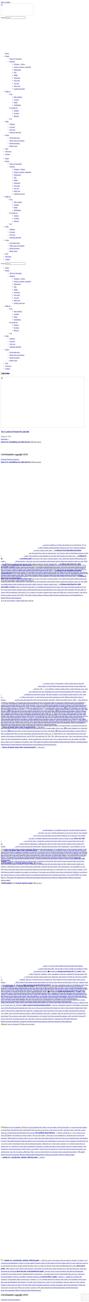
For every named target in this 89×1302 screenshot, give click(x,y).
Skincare (12, 61)
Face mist (17, 80)
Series (7, 135)
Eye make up (14, 108)
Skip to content (5, 2)
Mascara (16, 116)
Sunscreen (17, 78)
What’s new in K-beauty (17, 140)
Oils (15, 72)
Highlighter (17, 105)
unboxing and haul (15, 132)
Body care (17, 86)
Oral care (12, 130)
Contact (7, 154)
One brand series (15, 138)
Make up (8, 91)
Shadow (16, 110)
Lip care (16, 83)
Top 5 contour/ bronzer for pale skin (15, 431)
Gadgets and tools (19, 89)
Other (7, 121)
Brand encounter (15, 143)
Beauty (7, 56)
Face (11, 94)
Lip (11, 119)
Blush (15, 102)
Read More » (5, 439)
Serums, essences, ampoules (22, 67)
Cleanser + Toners (19, 64)
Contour (16, 100)
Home (7, 53)
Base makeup (18, 97)
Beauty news (13, 146)
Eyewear (12, 127)
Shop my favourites (16, 59)
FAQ (6, 149)
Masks (16, 75)
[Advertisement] (44, 35)
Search (3, 18)
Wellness (12, 124)
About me (8, 151)
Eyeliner (16, 113)
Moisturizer (17, 70)
